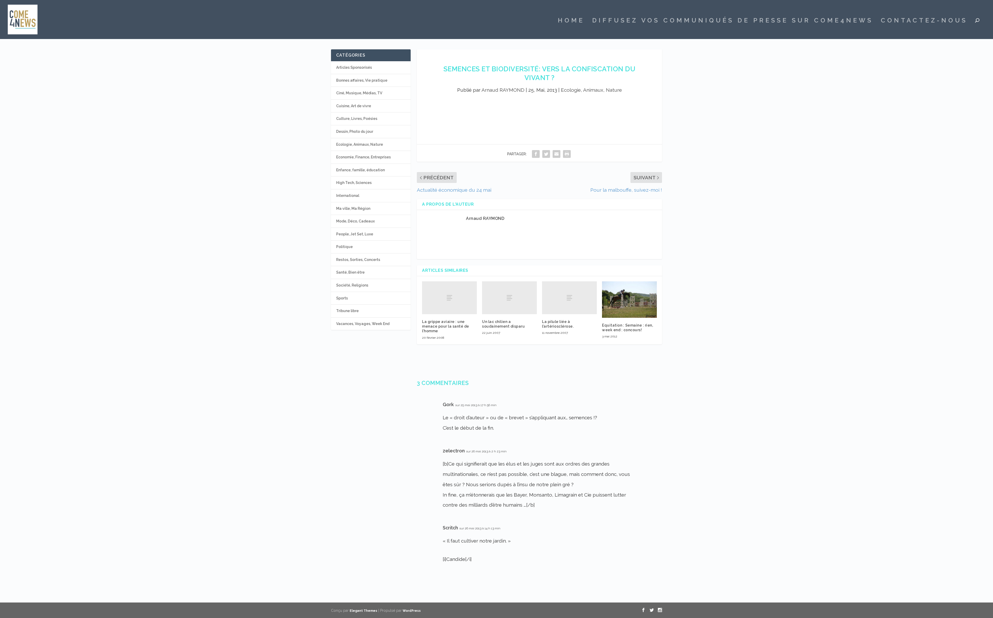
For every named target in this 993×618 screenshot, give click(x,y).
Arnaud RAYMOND (503, 90)
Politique (344, 247)
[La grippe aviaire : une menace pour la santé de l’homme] (449, 297)
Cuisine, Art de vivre (353, 106)
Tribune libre (347, 311)
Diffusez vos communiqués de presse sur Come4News (732, 21)
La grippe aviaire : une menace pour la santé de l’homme (445, 326)
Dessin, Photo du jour (354, 131)
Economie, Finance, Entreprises (363, 157)
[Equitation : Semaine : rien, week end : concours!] (629, 299)
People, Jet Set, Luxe (354, 234)
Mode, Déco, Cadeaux (355, 221)
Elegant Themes (363, 611)
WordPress (412, 611)
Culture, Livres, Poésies (356, 119)
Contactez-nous (924, 21)
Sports (342, 298)
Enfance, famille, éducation (360, 170)
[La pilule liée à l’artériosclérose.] (569, 297)
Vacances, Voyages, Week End (362, 324)
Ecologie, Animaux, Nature (591, 90)
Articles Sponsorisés (354, 67)
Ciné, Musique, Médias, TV (359, 93)
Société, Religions (352, 285)
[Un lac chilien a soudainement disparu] (509, 297)
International (347, 196)
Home (571, 21)
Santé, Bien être (350, 272)
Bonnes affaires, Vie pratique (361, 80)
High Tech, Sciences (354, 183)
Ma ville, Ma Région (353, 208)
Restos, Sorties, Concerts (358, 260)
